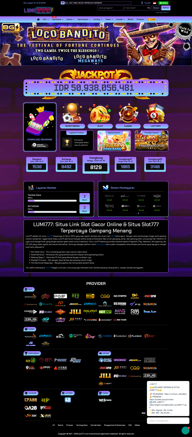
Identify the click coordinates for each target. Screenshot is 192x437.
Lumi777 (48, 267)
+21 (53, 425)
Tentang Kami (82, 425)
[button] (189, 44)
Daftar (166, 8)
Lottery (96, 19)
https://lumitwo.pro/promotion (162, 399)
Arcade (119, 19)
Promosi (140, 19)
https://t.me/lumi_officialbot (175, 393)
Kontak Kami (96, 425)
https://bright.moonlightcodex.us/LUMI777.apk (168, 406)
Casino (69, 19)
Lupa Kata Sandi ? (162, 12)
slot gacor (101, 244)
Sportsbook (83, 19)
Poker (108, 19)
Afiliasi (165, 3)
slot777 (50, 236)
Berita (130, 19)
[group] (151, 141)
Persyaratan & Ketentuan (114, 425)
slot (112, 236)
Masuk (156, 8)
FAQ (130, 425)
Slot (45, 19)
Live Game (56, 19)
